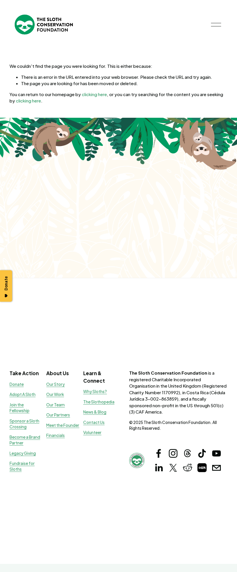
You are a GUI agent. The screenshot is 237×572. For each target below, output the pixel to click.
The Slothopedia (98, 401)
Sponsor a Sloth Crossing (24, 423)
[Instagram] (173, 453)
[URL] (202, 467)
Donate (17, 384)
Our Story (55, 384)
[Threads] (187, 453)
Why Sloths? (95, 391)
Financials (55, 435)
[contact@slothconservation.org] (216, 467)
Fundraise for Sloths (22, 466)
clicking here (94, 94)
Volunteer (92, 432)
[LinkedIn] (158, 467)
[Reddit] (187, 467)
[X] (173, 467)
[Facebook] (158, 453)
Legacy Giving (23, 453)
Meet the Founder (62, 425)
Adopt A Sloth (23, 394)
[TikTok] (202, 453)
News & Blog (94, 412)
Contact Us (94, 422)
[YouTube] (216, 453)
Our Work (55, 394)
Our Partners (58, 414)
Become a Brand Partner (25, 440)
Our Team (55, 404)
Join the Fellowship (19, 407)
